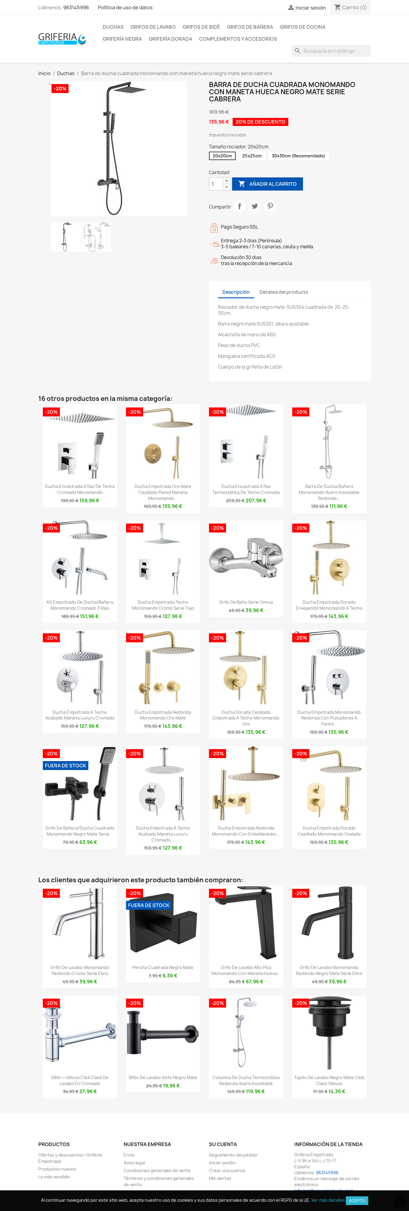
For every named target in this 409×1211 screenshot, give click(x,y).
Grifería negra (122, 39)
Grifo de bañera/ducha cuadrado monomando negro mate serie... (80, 831)
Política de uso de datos (125, 7)
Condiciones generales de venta (157, 1170)
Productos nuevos (57, 1169)
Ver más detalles (328, 1200)
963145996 (76, 7)
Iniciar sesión (222, 1163)
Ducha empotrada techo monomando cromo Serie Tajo (163, 605)
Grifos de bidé (201, 27)
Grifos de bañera (250, 27)
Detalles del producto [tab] (284, 292)
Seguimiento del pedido (233, 1155)
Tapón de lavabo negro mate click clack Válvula (329, 1080)
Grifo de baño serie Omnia (246, 602)
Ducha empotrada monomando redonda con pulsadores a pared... (329, 718)
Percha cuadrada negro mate (162, 967)
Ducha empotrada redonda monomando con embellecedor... (246, 831)
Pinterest (270, 206)
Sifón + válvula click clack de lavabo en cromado (80, 1080)
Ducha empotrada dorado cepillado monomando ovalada (329, 831)
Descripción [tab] (236, 292)
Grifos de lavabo (153, 27)
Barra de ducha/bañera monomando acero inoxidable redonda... (329, 492)
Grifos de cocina (302, 27)
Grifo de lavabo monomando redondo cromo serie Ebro (80, 970)
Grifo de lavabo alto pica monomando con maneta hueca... (246, 970)
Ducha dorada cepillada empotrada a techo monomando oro (246, 718)
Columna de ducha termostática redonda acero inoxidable (246, 1080)
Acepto (357, 1200)
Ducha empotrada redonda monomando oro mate (163, 715)
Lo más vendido (54, 1177)
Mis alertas (220, 1178)
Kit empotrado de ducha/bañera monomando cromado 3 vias (80, 605)
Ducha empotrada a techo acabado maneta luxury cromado (80, 715)
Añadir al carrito (267, 183)
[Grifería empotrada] (62, 38)
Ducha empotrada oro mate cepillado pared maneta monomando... (162, 492)
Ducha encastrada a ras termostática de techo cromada (246, 489)
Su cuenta (223, 1144)
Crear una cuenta (227, 1170)
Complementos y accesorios (238, 39)
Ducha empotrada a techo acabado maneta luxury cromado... (163, 834)
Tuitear (255, 206)
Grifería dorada (170, 39)
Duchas (113, 27)
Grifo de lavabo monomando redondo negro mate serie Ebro (329, 970)
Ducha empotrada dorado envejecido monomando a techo (329, 605)
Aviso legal (134, 1163)
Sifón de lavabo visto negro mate (162, 1077)
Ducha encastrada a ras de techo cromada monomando (80, 489)
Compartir (240, 206)
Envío (129, 1155)
